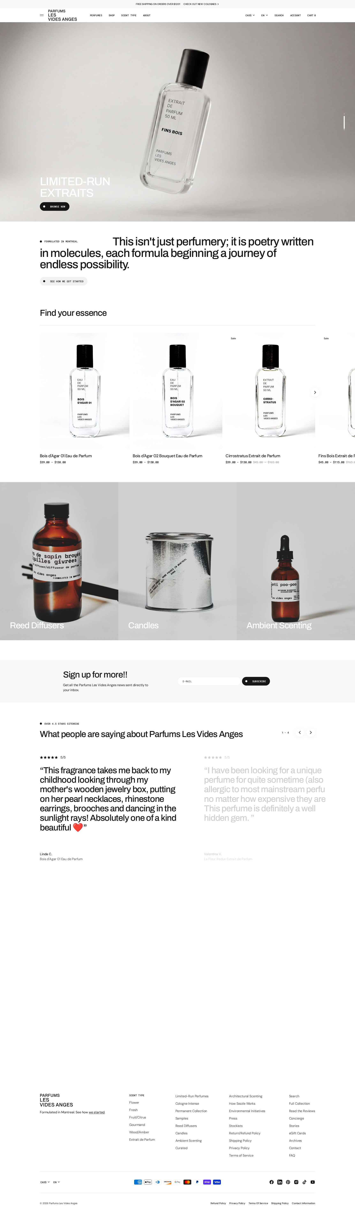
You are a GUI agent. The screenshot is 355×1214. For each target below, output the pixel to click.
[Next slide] (315, 392)
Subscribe (259, 681)
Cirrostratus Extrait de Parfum (253, 455)
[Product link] (84, 398)
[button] (279, 15)
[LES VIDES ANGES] (62, 15)
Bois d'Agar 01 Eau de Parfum (66, 455)
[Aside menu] (42, 15)
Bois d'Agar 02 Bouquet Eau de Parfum (167, 455)
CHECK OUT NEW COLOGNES (199, 4)
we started (97, 1112)
